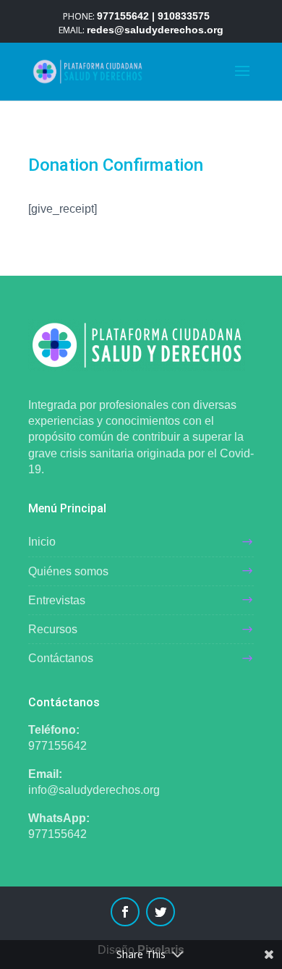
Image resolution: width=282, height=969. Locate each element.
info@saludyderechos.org (94, 790)
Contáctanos (60, 658)
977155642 (57, 746)
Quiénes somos (68, 571)
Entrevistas (56, 600)
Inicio (42, 542)
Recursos (52, 629)
